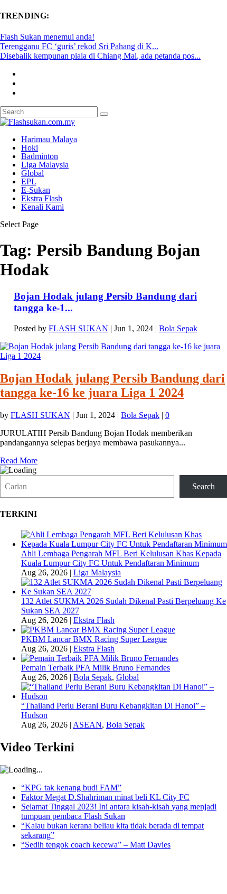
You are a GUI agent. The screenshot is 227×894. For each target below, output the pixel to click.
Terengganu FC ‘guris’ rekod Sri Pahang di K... (79, 46)
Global (32, 173)
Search (203, 486)
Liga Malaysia (45, 164)
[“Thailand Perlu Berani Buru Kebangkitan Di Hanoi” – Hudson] (124, 696)
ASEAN (87, 724)
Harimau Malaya (49, 139)
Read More (18, 460)
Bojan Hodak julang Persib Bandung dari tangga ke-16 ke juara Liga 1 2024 (112, 385)
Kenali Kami (42, 206)
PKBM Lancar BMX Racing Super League (94, 639)
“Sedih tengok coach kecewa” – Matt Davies (96, 844)
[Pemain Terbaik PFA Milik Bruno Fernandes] (99, 658)
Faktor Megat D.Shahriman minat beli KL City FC (105, 797)
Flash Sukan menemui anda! (47, 36)
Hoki (29, 147)
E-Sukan (35, 189)
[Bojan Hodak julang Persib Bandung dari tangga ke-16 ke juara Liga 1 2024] (113, 355)
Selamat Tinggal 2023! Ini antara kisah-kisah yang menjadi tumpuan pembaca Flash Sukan (118, 811)
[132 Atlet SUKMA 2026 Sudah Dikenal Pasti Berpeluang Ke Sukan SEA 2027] (124, 591)
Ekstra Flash (41, 198)
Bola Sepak (178, 328)
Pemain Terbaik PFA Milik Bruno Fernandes (95, 667)
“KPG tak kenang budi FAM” (71, 787)
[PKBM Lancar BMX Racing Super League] (98, 629)
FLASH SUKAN (78, 328)
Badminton (39, 156)
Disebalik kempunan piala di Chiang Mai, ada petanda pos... (100, 55)
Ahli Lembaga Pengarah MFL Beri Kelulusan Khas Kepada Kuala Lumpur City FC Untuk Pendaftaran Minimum (121, 558)
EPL (28, 181)
